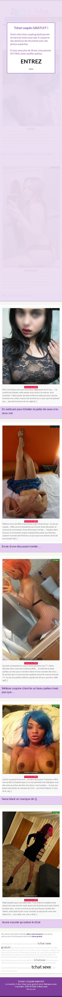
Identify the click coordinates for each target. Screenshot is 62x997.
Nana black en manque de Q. (19, 799)
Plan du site (31, 989)
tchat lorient (35, 963)
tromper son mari (37, 952)
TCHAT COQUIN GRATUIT (31, 981)
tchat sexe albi (49, 952)
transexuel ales (40, 948)
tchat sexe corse (52, 960)
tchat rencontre (13, 952)
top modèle (47, 963)
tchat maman (12, 971)
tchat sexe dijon (52, 948)
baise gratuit (37, 936)
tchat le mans (25, 963)
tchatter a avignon (49, 950)
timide (47, 957)
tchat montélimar (28, 955)
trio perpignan (25, 952)
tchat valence (10, 955)
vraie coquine (17, 944)
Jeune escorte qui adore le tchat (21, 922)
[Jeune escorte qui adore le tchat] (31, 855)
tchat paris (15, 948)
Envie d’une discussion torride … (21, 546)
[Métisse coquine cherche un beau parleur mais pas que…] (31, 610)
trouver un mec (24, 950)
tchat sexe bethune (26, 960)
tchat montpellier (38, 957)
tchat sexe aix (15, 963)
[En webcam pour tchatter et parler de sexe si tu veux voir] (31, 347)
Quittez (31, 69)
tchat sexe (41, 966)
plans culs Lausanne (35, 934)
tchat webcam (12, 957)
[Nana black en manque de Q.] (31, 740)
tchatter (34, 944)
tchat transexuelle (24, 968)
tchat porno (5, 963)
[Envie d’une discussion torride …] (31, 473)
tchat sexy (53, 957)
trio (41, 963)
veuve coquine (6, 944)
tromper (19, 955)
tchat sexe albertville (43, 955)
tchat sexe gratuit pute (10, 960)
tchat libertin (12, 968)
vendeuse (27, 944)
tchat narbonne (36, 950)
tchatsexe (40, 960)
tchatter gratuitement (9, 950)
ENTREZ (31, 61)
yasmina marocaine (26, 948)
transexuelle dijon (24, 957)
